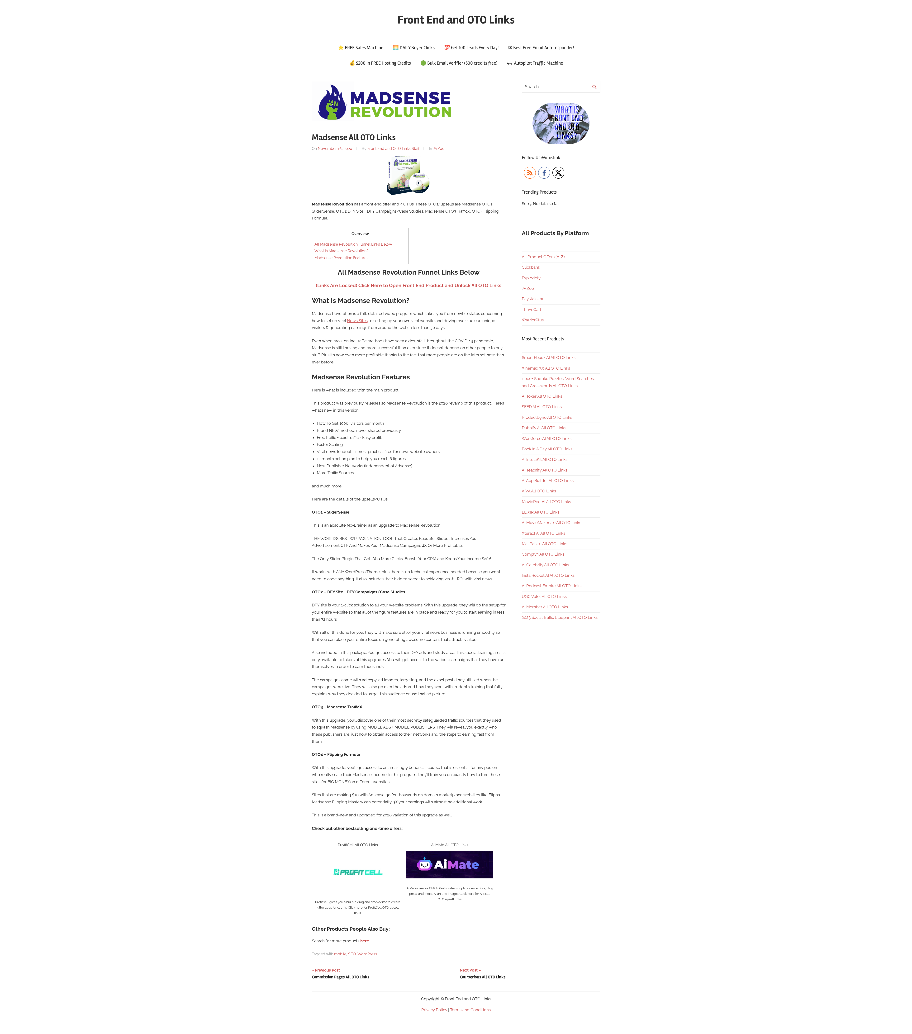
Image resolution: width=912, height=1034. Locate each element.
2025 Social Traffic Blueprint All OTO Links (560, 617)
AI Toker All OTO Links (542, 396)
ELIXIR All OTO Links (540, 512)
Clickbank (531, 267)
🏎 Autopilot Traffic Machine (535, 63)
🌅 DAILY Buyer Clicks (414, 48)
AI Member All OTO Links (545, 607)
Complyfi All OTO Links (543, 554)
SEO (352, 954)
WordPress (367, 954)
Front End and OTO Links (456, 20)
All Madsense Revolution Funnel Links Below (353, 244)
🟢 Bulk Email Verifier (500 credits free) (459, 63)
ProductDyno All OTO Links (547, 417)
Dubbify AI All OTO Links (544, 427)
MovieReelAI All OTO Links (546, 501)
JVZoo (439, 148)
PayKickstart (533, 298)
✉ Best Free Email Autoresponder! (541, 48)
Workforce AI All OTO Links (546, 438)
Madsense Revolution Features (341, 258)
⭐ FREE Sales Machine (360, 48)
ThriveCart (531, 309)
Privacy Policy (434, 1009)
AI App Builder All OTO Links (548, 480)
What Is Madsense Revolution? (341, 251)
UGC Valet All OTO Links (544, 596)
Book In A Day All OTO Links (547, 449)
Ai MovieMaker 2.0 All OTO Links (551, 522)
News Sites (357, 320)
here (364, 941)
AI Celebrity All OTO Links (545, 564)
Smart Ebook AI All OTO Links (548, 357)
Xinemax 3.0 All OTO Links (546, 368)
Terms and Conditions (470, 1009)
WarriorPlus (533, 320)
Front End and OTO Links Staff (393, 148)
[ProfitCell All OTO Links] (357, 854)
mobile (340, 954)
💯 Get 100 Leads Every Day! (471, 48)
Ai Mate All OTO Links (449, 845)
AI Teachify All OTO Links (544, 470)
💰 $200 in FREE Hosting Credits (380, 63)
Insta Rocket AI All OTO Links (548, 575)
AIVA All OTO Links (539, 491)
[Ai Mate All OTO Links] (449, 854)
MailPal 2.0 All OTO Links (544, 543)
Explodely (531, 278)
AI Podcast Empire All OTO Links (551, 585)
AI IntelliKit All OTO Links (544, 459)
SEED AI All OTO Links (542, 406)
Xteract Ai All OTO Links (543, 533)
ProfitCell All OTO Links (358, 845)
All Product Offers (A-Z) (543, 256)
